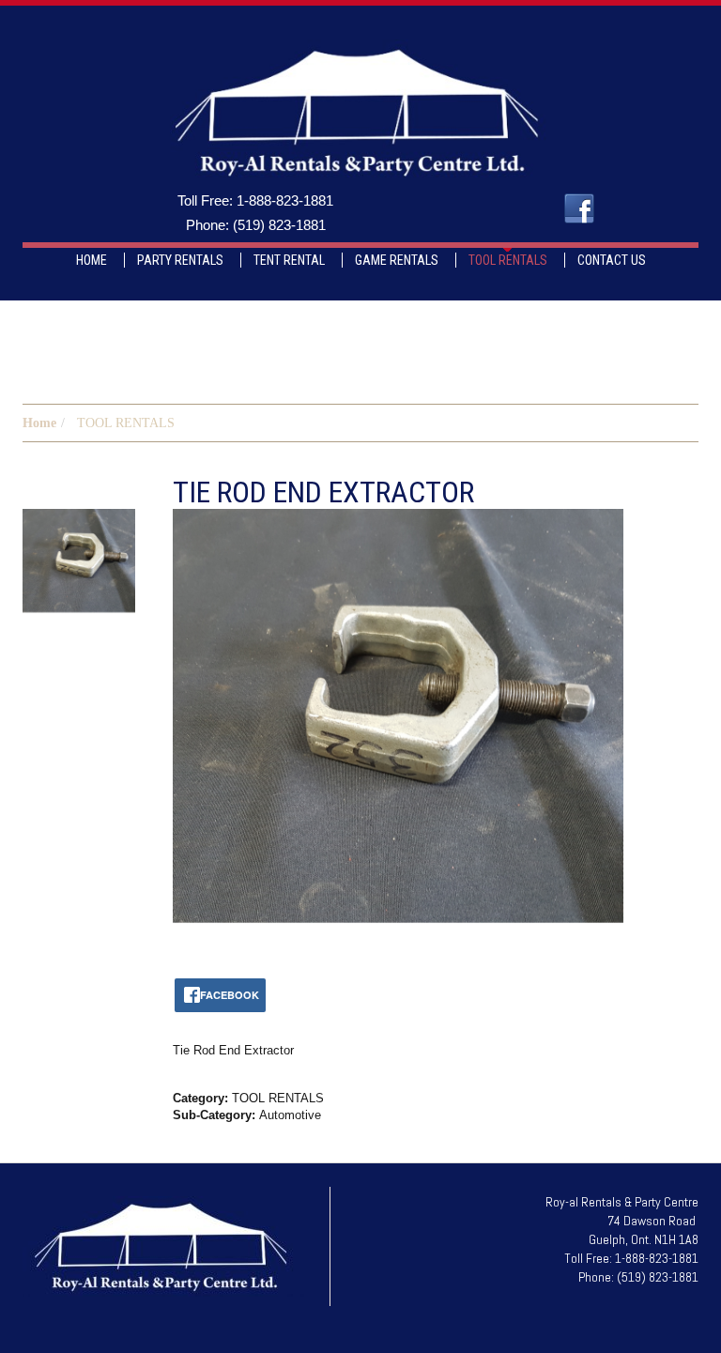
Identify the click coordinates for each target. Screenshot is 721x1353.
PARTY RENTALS (180, 260)
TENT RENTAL (289, 260)
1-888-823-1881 (285, 200)
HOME (91, 260)
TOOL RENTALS (507, 260)
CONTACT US (611, 260)
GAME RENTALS (396, 260)
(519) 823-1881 (279, 225)
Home (39, 423)
